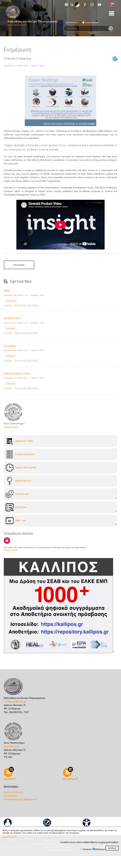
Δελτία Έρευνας (23, 480)
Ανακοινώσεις (92, 22)
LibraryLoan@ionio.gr (15, 701)
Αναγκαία (87, 849)
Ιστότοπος (73, 22)
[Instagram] (93, 4)
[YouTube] (100, 4)
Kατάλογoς (21, 507)
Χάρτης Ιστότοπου (13, 792)
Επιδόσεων (100, 849)
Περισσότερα (8, 837)
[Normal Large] (71, 4)
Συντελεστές (10, 795)
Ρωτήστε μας (22, 494)
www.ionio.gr (10, 427)
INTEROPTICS (12, 318)
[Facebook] (86, 4)
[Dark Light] (77, 4)
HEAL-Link (20, 520)
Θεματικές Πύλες (24, 441)
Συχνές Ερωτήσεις (25, 454)
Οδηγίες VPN (9, 550)
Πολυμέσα (10, 301)
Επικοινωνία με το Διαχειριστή (20, 799)
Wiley (7, 290)
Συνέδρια (8, 305)
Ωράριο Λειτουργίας (26, 467)
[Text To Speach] (66, 4)
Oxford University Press (17, 373)
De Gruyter (10, 346)
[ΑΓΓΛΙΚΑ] (112, 4)
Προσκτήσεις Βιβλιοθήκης (26, 305)
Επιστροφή (19, 265)
